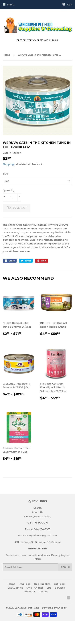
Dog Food (25, 583)
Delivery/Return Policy (37, 516)
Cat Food (59, 583)
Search (37, 507)
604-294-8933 (42, 529)
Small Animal (34, 587)
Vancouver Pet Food (27, 607)
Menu (10, 4)
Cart (69, 4)
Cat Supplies (15, 587)
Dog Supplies (42, 583)
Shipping (8, 164)
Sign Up (65, 567)
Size (5, 173)
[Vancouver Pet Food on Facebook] (68, 598)
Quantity (8, 190)
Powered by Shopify (54, 607)
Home (6, 54)
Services (60, 587)
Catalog (43, 591)
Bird (49, 587)
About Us (37, 512)
